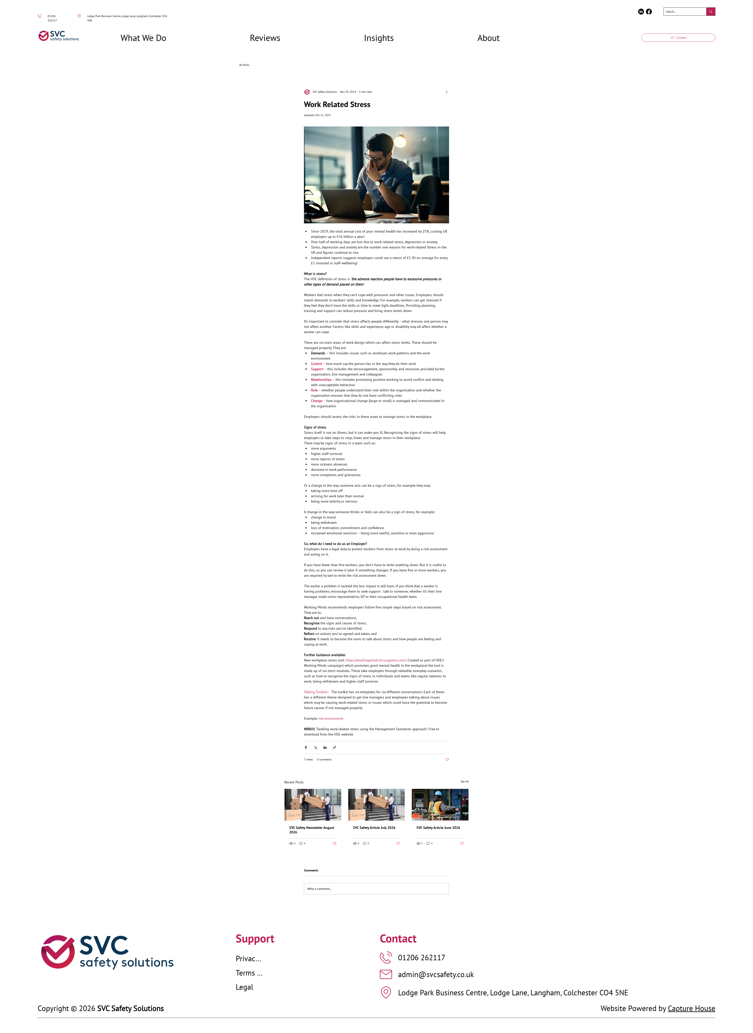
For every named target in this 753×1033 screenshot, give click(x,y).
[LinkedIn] (641, 12)
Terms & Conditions (250, 973)
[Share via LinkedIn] (325, 747)
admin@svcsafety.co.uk (436, 974)
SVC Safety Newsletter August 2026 (311, 829)
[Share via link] (334, 747)
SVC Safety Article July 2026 (374, 827)
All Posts (244, 65)
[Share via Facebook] (306, 747)
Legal (244, 987)
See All (465, 781)
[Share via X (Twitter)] (315, 747)
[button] (143, 38)
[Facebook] (649, 12)
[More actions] (446, 92)
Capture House (691, 1008)
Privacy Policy (250, 958)
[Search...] (710, 11)
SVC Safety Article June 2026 (438, 827)
